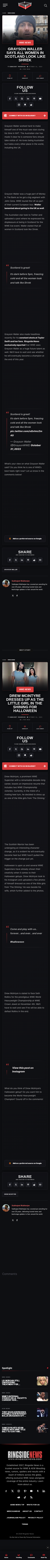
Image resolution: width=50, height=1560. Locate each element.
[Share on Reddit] (34, 560)
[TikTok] (25, 1497)
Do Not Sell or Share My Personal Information (25, 1537)
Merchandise (13, 1511)
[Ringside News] (25, 5)
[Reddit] (31, 104)
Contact (38, 1511)
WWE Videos (7, 1424)
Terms (25, 1524)
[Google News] (22, 98)
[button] (45, 5)
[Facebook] (9, 98)
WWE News (11, 13)
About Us (27, 1511)
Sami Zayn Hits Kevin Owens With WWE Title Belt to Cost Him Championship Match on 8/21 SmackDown (13, 1430)
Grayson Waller (10, 569)
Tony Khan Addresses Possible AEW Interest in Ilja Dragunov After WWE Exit (14, 1414)
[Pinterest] (34, 98)
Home (4, 13)
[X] (15, 98)
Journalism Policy (16, 1517)
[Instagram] (19, 104)
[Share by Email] (40, 560)
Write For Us (33, 1505)
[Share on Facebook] (9, 560)
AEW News (6, 1408)
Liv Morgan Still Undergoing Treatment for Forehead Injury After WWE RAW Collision (11, 1382)
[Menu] (5, 5)
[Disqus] (25, 1312)
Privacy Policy (35, 1517)
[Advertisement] (22, 313)
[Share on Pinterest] (28, 560)
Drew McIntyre (10, 1194)
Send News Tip (17, 1505)
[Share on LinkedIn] (22, 560)
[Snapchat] (25, 104)
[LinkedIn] (28, 98)
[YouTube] (40, 98)
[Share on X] (15, 560)
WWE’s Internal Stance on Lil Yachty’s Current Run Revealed (14, 1398)
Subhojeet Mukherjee (17, 66)
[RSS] (31, 1497)
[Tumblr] (37, 1491)
